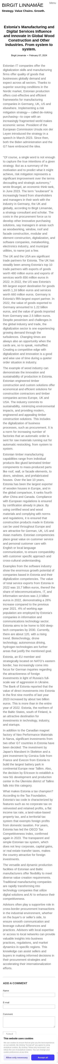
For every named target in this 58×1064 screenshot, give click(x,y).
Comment (8, 1014)
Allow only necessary (17, 1057)
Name (6, 990)
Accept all (43, 1057)
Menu (52, 2)
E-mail (6, 1002)
